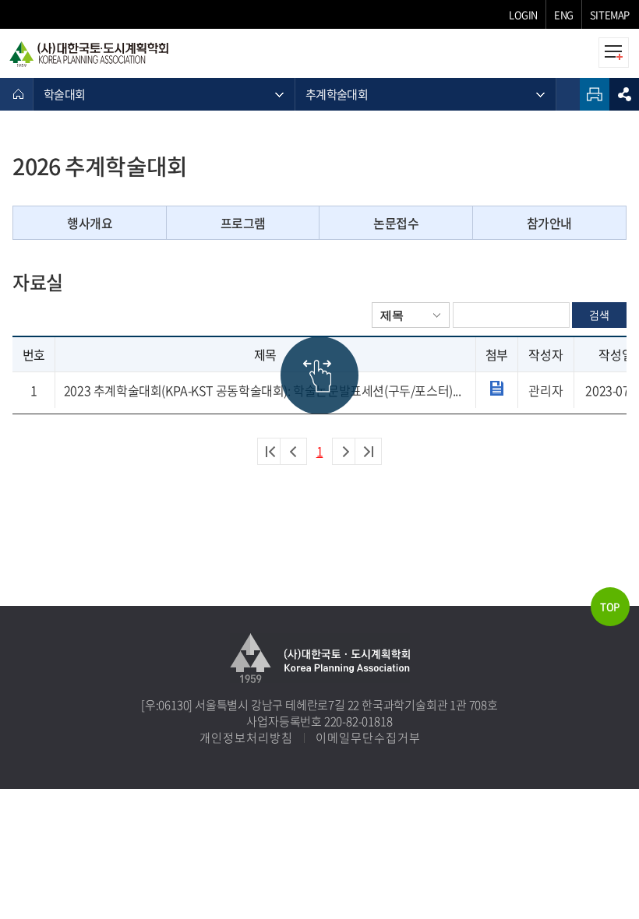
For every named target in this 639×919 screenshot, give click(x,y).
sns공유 (624, 94)
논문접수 (395, 222)
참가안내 (549, 222)
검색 (599, 314)
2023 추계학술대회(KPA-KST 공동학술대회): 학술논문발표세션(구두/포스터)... (262, 390)
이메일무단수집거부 (368, 738)
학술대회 (64, 94)
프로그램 (243, 222)
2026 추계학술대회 (99, 166)
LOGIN (523, 14)
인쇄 (594, 94)
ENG (564, 14)
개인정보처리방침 (246, 738)
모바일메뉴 (613, 52)
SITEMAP (610, 14)
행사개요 (89, 222)
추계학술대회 (336, 94)
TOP (610, 606)
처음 (270, 451)
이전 (293, 451)
